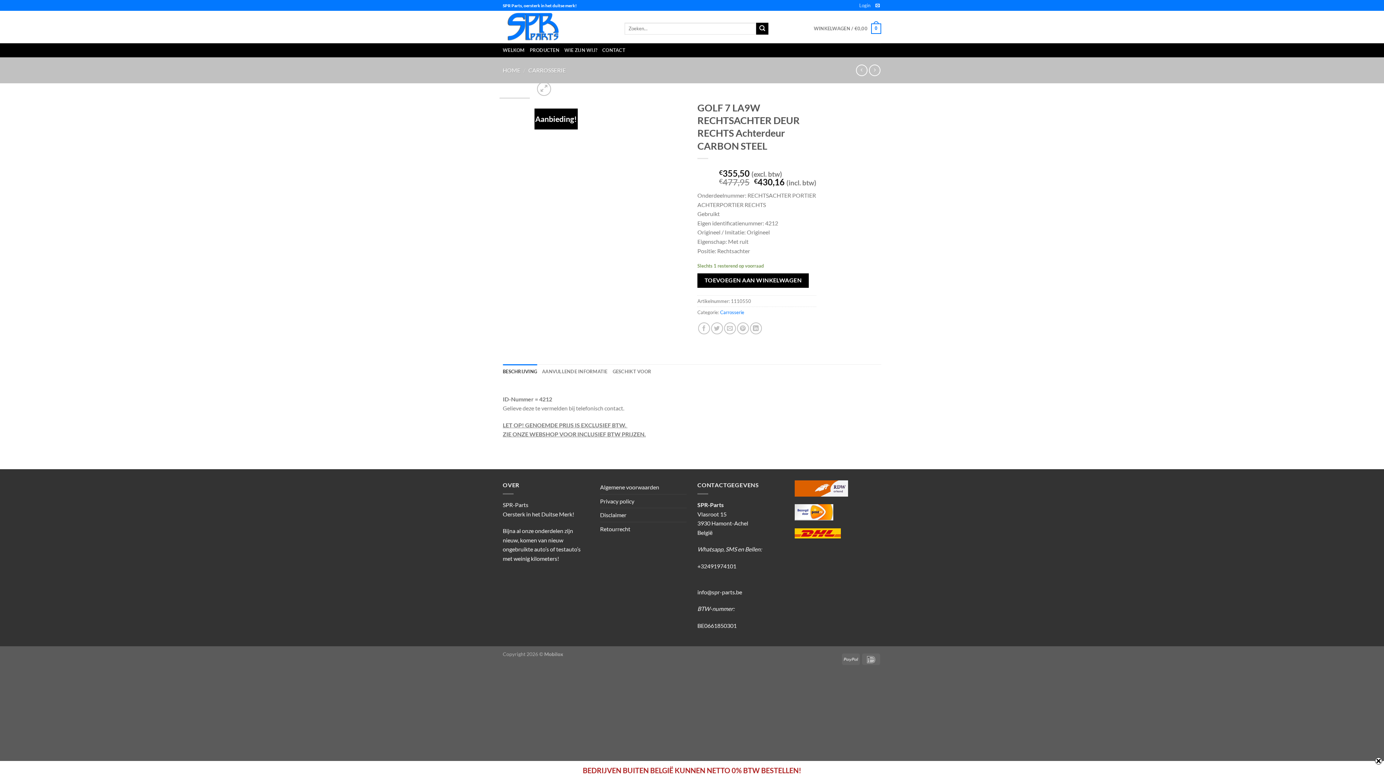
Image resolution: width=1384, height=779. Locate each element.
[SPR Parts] (558, 27)
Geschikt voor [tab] (632, 371)
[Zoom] (544, 89)
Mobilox (553, 654)
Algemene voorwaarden (629, 487)
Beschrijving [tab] (520, 371)
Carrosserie (547, 70)
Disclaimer (613, 514)
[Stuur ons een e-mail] (877, 5)
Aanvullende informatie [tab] (575, 371)
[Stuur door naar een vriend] (730, 328)
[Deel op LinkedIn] (756, 328)
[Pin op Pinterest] (743, 328)
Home (511, 70)
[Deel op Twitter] (717, 328)
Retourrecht (615, 528)
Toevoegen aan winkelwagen (753, 280)
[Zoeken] (762, 29)
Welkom (514, 50)
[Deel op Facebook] (704, 328)
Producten (544, 50)
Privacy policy (617, 501)
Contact (613, 50)
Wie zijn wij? (580, 50)
